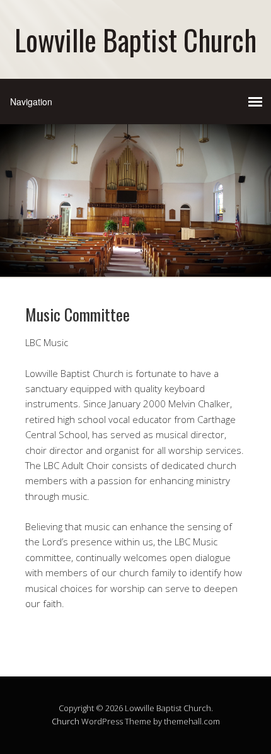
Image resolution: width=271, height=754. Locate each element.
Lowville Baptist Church (135, 39)
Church (65, 721)
